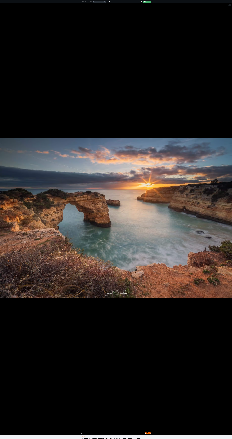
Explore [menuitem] (109, 1)
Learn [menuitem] (114, 1)
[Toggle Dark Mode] (141, 2)
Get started (147, 1)
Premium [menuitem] (119, 1)
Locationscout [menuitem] (86, 1)
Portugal (83, 436)
